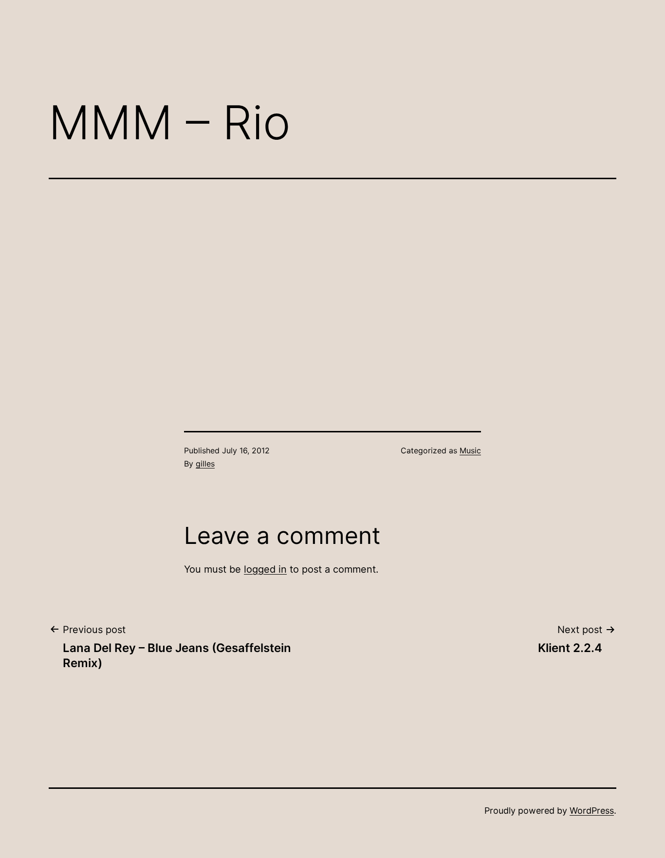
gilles (205, 463)
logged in (265, 569)
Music (470, 450)
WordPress (592, 810)
